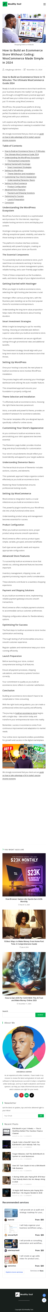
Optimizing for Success (14, 196)
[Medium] (26, 1095)
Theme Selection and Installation (21, 173)
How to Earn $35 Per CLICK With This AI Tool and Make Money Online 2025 (24, 999)
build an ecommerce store (26, 713)
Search (5, 1011)
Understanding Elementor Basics (21, 180)
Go (41, 1116)
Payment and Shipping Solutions (21, 193)
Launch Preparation (15, 199)
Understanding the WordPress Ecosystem (22, 157)
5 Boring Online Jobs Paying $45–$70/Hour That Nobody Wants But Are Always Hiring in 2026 (28, 1179)
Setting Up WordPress (14, 170)
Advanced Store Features (15, 189)
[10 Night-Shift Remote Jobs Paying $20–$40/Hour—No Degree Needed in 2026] (6, 1193)
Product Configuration (16, 186)
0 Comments (28, 1136)
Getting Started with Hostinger (17, 164)
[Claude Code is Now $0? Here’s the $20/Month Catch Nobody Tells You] (6, 1144)
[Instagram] (16, 1095)
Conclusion (9, 202)
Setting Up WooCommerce (16, 183)
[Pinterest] (21, 1095)
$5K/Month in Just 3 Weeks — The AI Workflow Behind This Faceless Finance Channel (27, 1131)
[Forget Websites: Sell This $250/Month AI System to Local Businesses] (6, 1156)
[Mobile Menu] (44, 4)
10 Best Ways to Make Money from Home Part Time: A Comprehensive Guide (24, 942)
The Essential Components (18, 161)
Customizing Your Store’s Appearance (20, 177)
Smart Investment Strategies (19, 167)
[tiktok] (31, 1095)
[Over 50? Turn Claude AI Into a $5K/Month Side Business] (6, 1168)
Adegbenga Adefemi (13, 70)
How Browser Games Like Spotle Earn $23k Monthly (24, 900)
